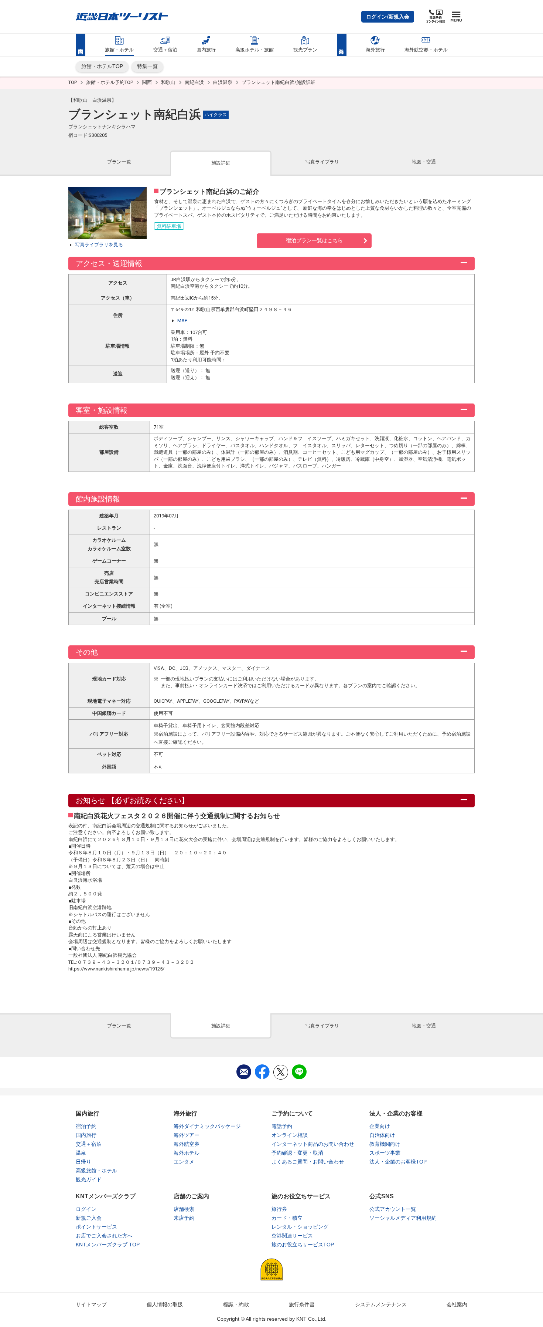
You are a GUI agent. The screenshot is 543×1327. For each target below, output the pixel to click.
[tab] (119, 163)
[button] (387, 17)
